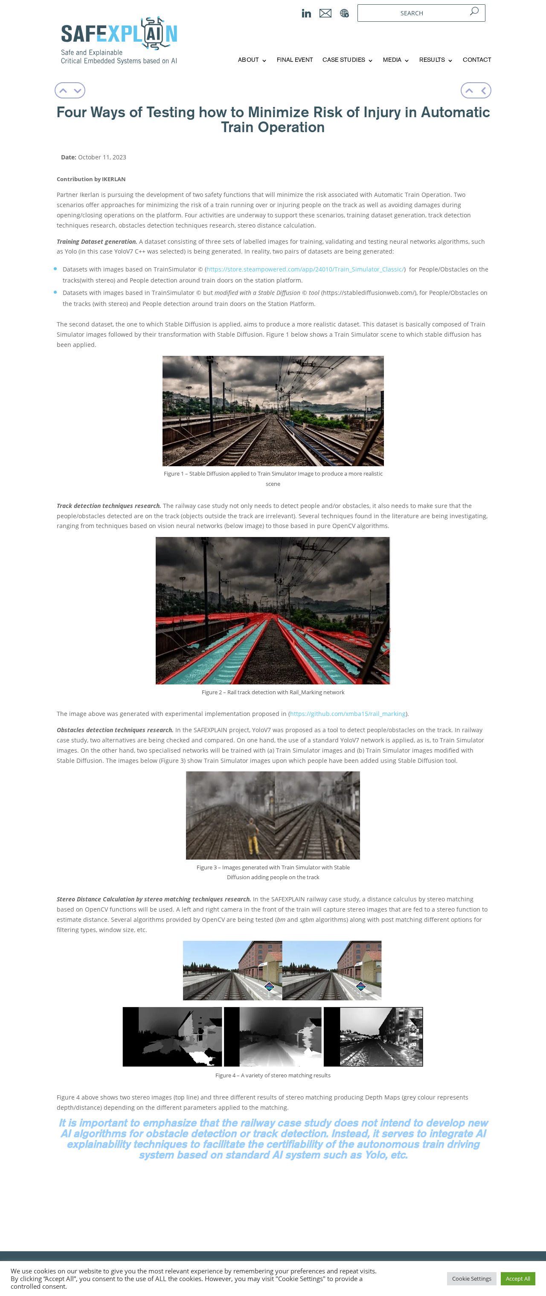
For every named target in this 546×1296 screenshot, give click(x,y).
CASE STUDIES (343, 60)
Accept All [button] (518, 1278)
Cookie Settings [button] (471, 1278)
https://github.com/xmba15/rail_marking (348, 714)
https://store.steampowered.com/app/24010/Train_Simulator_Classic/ (305, 269)
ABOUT (248, 60)
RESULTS (432, 60)
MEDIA (392, 60)
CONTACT (477, 60)
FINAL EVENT (295, 60)
